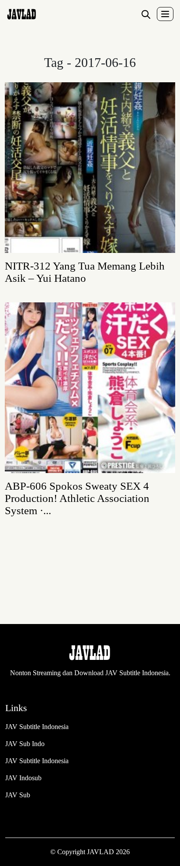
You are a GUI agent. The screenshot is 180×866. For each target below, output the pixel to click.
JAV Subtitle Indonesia (37, 726)
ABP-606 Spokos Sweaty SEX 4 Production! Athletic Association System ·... (77, 498)
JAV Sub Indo (25, 743)
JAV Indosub (23, 778)
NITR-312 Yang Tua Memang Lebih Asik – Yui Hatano (85, 272)
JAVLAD (101, 851)
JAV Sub (17, 795)
